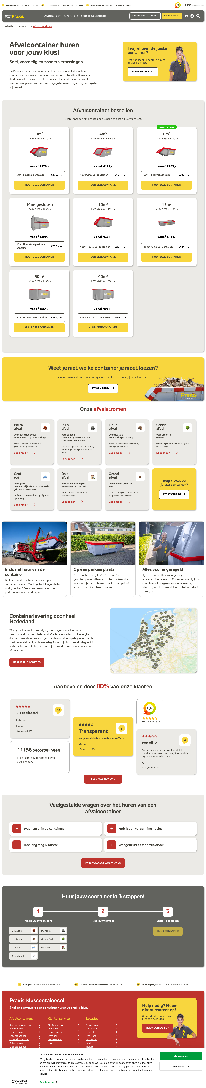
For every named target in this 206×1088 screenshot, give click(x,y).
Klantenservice (55, 1024)
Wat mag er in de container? (44, 828)
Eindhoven (91, 1042)
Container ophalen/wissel (145, 16)
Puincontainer (16, 1028)
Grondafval (18, 955)
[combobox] (39, 175)
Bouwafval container (20, 1024)
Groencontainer (17, 1035)
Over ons (52, 1035)
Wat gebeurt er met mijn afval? (141, 845)
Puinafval (46, 930)
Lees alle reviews (103, 779)
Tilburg (89, 1046)
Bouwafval (17, 930)
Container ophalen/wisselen (57, 1030)
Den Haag (91, 1035)
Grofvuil (16, 947)
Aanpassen (179, 1066)
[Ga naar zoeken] (198, 16)
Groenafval (47, 938)
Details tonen (47, 1082)
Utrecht (90, 1031)
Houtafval (17, 938)
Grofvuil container (19, 1039)
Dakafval (45, 947)
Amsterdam (92, 1024)
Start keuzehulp (143, 72)
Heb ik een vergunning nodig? (140, 828)
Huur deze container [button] (39, 185)
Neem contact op (157, 1028)
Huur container (172, 16)
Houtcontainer (17, 1031)
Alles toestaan (180, 1056)
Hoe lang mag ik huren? (41, 845)
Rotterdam (92, 1028)
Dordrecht (91, 1039)
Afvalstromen (55, 1039)
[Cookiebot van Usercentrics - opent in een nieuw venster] (19, 1082)
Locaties (52, 1042)
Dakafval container (19, 1042)
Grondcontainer (17, 1046)
